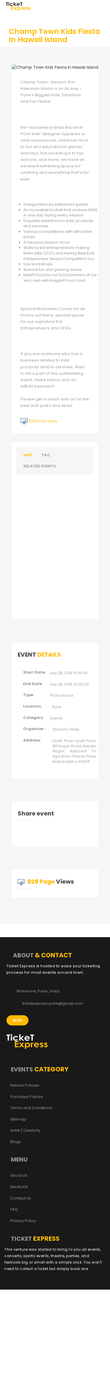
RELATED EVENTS (39, 466)
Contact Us (20, 1198)
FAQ (14, 1209)
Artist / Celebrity (25, 1130)
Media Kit (19, 1187)
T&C (45, 455)
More (17, 1020)
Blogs (15, 1142)
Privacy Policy (23, 1220)
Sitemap (18, 1119)
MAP (27, 455)
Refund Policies (24, 1085)
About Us (18, 1175)
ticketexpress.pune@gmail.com (52, 1003)
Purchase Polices (26, 1096)
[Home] (18, 6)
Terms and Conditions (31, 1108)
